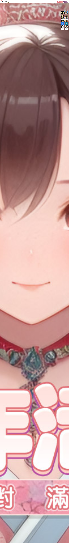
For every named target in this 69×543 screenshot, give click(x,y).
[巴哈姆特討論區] (66, 23)
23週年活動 (60, 1)
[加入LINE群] (66, 27)
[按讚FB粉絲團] (62, 23)
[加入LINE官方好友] (62, 27)
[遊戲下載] (64, 11)
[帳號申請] (64, 15)
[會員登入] (64, 18)
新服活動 (66, 1)
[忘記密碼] (64, 20)
